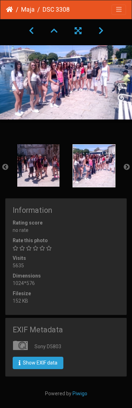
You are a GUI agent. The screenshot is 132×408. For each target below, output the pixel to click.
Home (9, 9)
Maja (27, 9)
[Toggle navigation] (119, 10)
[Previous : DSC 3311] (31, 30)
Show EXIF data (39, 363)
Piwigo (80, 393)
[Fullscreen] (78, 30)
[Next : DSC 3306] (101, 30)
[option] (38, 165)
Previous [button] (5, 167)
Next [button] (126, 167)
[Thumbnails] (54, 30)
